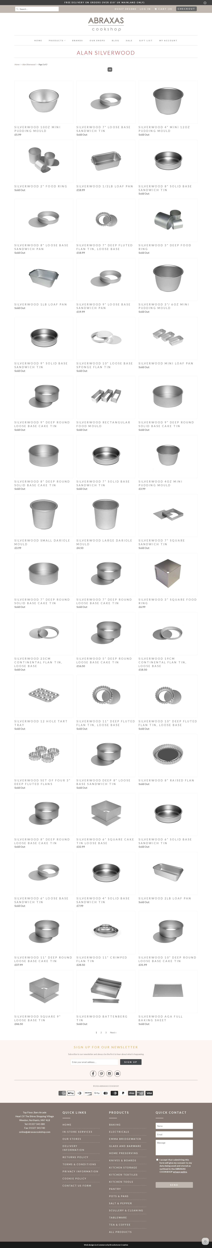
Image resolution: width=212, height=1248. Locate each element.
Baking (115, 1124)
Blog (115, 40)
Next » (113, 1032)
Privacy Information (80, 1171)
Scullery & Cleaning (126, 1210)
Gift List (146, 40)
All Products (120, 1232)
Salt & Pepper (120, 1203)
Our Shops (97, 40)
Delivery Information (73, 1148)
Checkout (186, 8)
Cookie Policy (74, 1178)
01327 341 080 (37, 1124)
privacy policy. (180, 1171)
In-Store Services (77, 1131)
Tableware (118, 1217)
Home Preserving (123, 1153)
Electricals (119, 1131)
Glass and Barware (125, 1146)
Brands (77, 40)
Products (56, 40)
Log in (145, 9)
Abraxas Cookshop (109, 1086)
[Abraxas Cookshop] (106, 24)
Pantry (115, 1188)
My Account (168, 40)
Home (38, 40)
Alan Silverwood (106, 52)
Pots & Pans (119, 1196)
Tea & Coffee (120, 1224)
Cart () (165, 9)
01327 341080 (125, 9)
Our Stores (72, 1138)
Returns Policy (75, 1157)
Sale (129, 40)
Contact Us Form (77, 1185)
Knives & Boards (122, 1160)
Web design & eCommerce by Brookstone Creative (106, 1245)
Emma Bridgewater (125, 1138)
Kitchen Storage (123, 1167)
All (110, 69)
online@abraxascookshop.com (34, 1132)
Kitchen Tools (121, 1181)
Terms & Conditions (79, 1164)
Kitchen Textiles (123, 1174)
